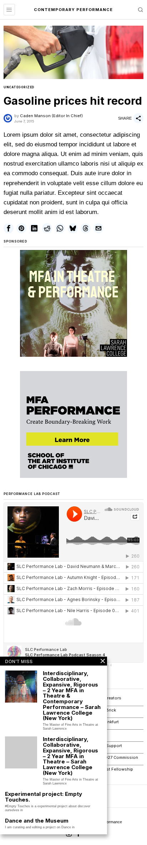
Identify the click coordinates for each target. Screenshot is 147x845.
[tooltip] (9, 228)
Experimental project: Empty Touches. (43, 797)
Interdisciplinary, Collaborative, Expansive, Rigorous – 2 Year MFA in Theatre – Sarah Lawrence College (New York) (70, 756)
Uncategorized (19, 87)
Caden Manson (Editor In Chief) (51, 115)
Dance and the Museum (37, 821)
